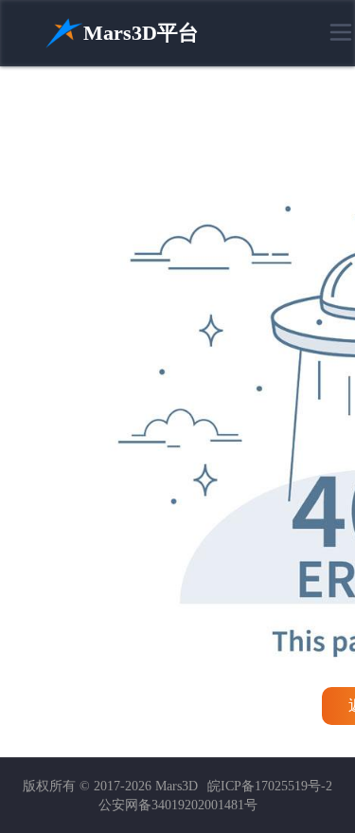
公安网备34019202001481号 (177, 805)
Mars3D (176, 786)
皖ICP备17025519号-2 (269, 786)
